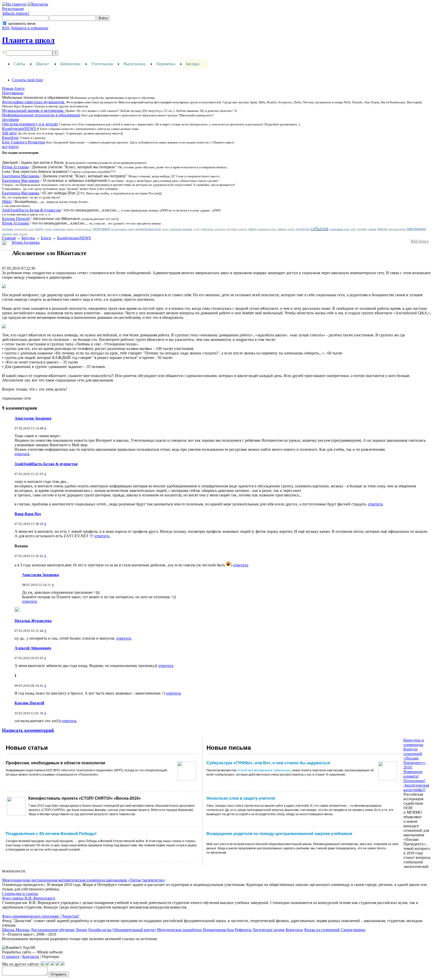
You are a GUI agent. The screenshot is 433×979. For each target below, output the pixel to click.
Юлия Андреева (26, 242)
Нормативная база (218, 930)
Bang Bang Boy (28, 514)
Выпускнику (135, 64)
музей (196, 229)
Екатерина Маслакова (20, 176)
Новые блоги (13, 88)
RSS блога (419, 241)
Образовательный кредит (134, 930)
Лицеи (81, 930)
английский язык (24, 229)
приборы (242, 229)
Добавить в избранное (29, 28)
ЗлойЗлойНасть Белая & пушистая (31, 210)
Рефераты (243, 930)
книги (131, 229)
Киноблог (10, 137)
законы (70, 229)
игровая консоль (83, 229)
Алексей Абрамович (33, 648)
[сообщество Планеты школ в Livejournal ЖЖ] (43, 964)
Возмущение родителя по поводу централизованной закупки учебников (279, 834)
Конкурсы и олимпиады (413, 742)
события (319, 228)
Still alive (9, 133)
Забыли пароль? (15, 13)
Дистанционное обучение (53, 930)
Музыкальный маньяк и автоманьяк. (33, 110)
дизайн (48, 229)
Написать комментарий (28, 730)
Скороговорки (353, 930)
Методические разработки (179, 930)
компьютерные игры (148, 229)
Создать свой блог (27, 80)
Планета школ (28, 40)
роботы (291, 229)
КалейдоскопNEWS (19, 128)
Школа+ (43, 64)
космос (165, 229)
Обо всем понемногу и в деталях (30, 124)
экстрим (7, 233)
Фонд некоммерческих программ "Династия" (41, 916)
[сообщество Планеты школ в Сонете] (63, 964)
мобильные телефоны (181, 229)
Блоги (46, 238)
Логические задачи (268, 930)
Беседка (192, 64)
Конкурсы (294, 930)
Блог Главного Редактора (23, 142)
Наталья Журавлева (33, 621)
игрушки (101, 228)
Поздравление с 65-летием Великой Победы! (51, 834)
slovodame (10, 119)
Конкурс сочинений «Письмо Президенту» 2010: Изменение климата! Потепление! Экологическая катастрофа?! (416, 769)
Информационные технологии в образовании (41, 115)
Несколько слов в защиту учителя (240, 798)
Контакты (30, 956)
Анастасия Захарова (33, 418)
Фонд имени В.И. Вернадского (28, 898)
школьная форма (397, 229)
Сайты (19, 64)
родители (302, 229)
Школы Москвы (16, 930)
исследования (119, 229)
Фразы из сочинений (322, 930)
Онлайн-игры (100, 930)
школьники (416, 229)
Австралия (7, 229)
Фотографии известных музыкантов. (33, 102)
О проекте (11, 956)
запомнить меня (21, 23)
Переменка (165, 64)
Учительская (102, 64)
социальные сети (339, 229)
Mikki (7, 201)
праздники (231, 229)
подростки (219, 229)
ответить (22, 454)
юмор (16, 234)
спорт (353, 229)
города (39, 229)
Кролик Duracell (16, 218)
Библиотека (70, 64)
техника (362, 229)
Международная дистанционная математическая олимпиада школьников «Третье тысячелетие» (83, 880)
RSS (5, 28)
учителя (372, 229)
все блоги (10, 146)
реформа (282, 229)
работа (252, 229)
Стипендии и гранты (20, 893)
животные (59, 229)
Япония (24, 234)
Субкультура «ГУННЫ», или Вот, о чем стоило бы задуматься (268, 763)
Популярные (13, 93)
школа (382, 229)
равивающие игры (267, 229)
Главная (9, 238)
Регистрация (13, 9)
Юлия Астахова (15, 167)
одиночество (206, 229)
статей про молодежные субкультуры (264, 770)
